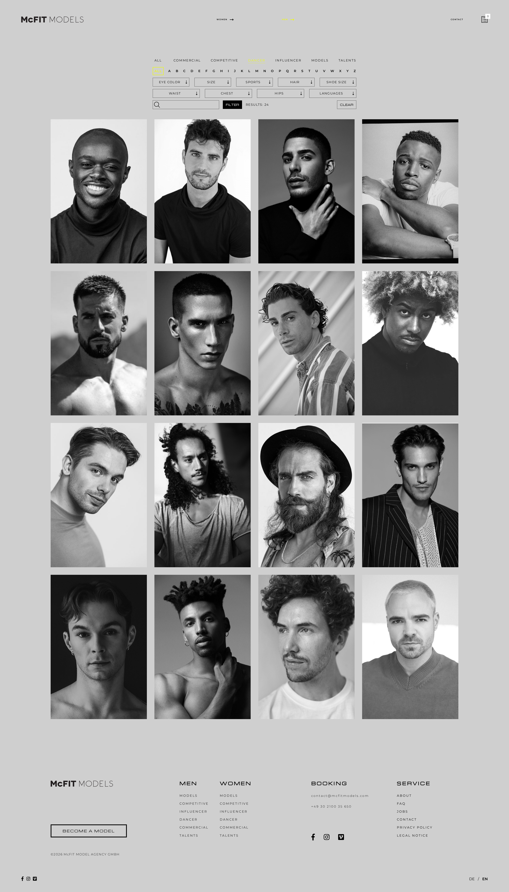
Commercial (187, 60)
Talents (347, 60)
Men (285, 19)
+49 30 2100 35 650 (331, 806)
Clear (346, 105)
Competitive (224, 60)
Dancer (256, 60)
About (404, 796)
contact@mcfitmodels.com (340, 796)
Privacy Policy (415, 827)
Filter (232, 105)
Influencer (288, 60)
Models (320, 60)
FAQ (401, 803)
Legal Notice (412, 835)
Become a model (89, 830)
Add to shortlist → (81, 256)
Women (222, 19)
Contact (457, 19)
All (158, 60)
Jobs (402, 811)
